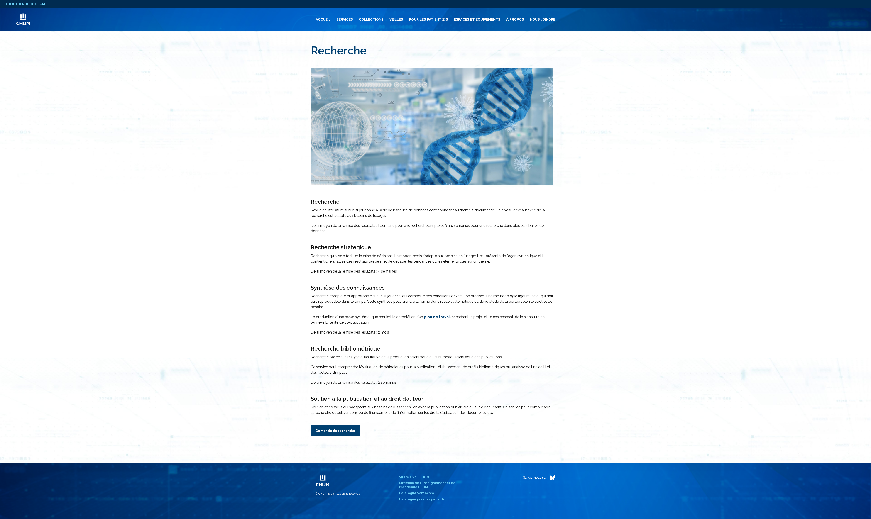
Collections (371, 19)
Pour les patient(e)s (428, 19)
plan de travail (437, 317)
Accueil (323, 19)
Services (344, 19)
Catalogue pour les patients (422, 499)
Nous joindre (542, 19)
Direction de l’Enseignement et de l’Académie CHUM (427, 485)
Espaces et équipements (477, 19)
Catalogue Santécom (416, 493)
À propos (515, 19)
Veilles (396, 19)
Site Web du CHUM (414, 477)
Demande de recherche (335, 431)
